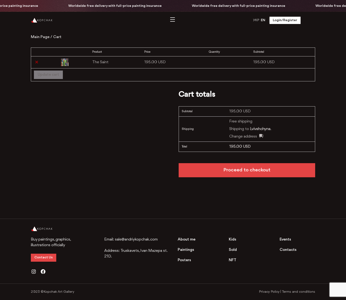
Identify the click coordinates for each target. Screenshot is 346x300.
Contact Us (43, 257)
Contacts (288, 250)
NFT (232, 260)
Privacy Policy (269, 292)
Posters (184, 260)
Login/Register (285, 20)
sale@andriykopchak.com (136, 239)
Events (285, 239)
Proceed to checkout (246, 170)
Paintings (186, 250)
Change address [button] (243, 136)
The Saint (100, 62)
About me (186, 239)
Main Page (40, 37)
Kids (232, 239)
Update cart (48, 75)
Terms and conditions (298, 292)
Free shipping (240, 121)
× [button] (36, 62)
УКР (256, 20)
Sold (233, 250)
